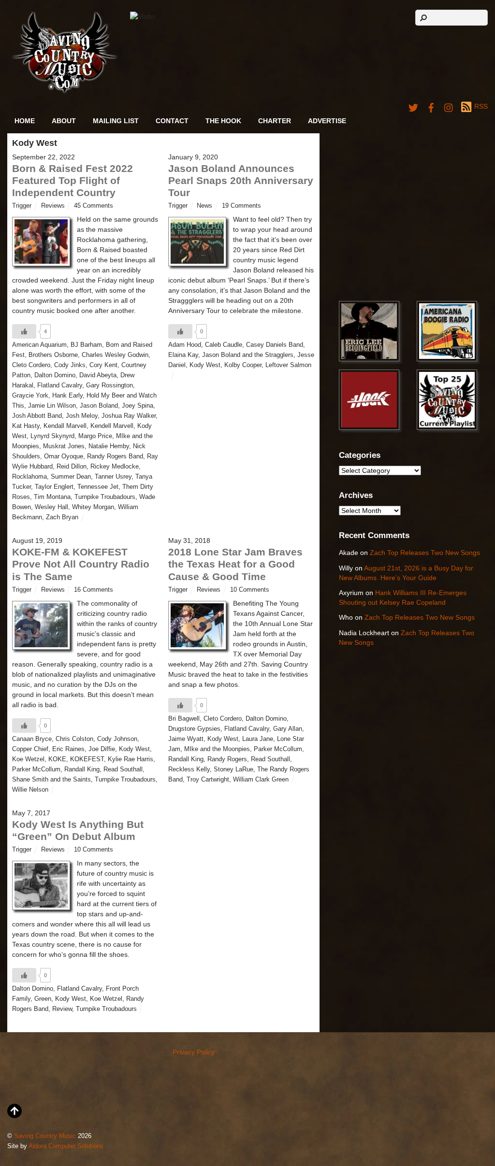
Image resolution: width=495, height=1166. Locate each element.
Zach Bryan (62, 517)
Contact (172, 121)
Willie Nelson (30, 789)
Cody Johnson (117, 739)
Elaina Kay (183, 355)
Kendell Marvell (111, 426)
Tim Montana (52, 497)
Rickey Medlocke (114, 466)
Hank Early (67, 395)
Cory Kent (103, 365)
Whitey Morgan (93, 507)
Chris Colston (74, 739)
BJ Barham (86, 344)
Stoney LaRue (233, 769)
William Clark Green (261, 779)
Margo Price (95, 436)
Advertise (327, 121)
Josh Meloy (82, 415)
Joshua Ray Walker (129, 415)
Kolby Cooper (243, 365)
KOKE (57, 759)
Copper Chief (30, 749)
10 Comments (249, 589)
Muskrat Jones (64, 446)
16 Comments (93, 589)
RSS (480, 106)
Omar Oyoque (63, 456)
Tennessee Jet (97, 486)
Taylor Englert (54, 486)
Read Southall (123, 769)
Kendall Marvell (65, 426)
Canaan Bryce (32, 739)
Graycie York (30, 395)
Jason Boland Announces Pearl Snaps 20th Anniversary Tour (240, 180)
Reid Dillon (72, 466)
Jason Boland (99, 405)
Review (62, 1009)
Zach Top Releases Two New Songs (425, 552)
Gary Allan (287, 728)
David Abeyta (97, 375)
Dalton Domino (54, 375)
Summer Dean (71, 476)
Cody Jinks (70, 365)
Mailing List (116, 121)
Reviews (53, 205)
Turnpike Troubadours (104, 497)
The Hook (223, 121)
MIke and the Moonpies (217, 749)
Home (25, 121)
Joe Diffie (101, 749)
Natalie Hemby (108, 446)
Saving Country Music (45, 1136)
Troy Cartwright (208, 779)
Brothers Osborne (53, 355)
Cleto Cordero (31, 365)
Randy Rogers (227, 759)
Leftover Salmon (288, 365)
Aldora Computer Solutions (66, 1146)
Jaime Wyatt (186, 739)
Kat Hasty (26, 426)
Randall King (82, 769)
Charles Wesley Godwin (115, 355)
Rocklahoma (29, 476)
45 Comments (93, 205)
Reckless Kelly (189, 769)
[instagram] (449, 106)
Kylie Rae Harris (130, 759)
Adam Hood (184, 344)
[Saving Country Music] (64, 91)
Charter (274, 121)
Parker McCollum (36, 769)
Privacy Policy (194, 1052)
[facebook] (431, 106)
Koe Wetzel (28, 759)
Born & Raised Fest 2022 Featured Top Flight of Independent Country (72, 180)
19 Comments (241, 205)
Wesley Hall (51, 507)
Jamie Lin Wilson (52, 405)
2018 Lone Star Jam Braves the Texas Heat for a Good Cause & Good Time (235, 564)
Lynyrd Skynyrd (52, 436)
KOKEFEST (87, 759)
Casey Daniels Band (274, 344)
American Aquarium (39, 344)
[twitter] (413, 106)
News (204, 205)
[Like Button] (24, 331)
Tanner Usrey (113, 476)
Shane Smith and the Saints (51, 779)
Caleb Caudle (223, 344)
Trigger (21, 205)
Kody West (204, 365)
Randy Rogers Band (115, 456)
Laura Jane (257, 739)
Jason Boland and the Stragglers (247, 355)
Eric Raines (68, 749)
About (64, 121)
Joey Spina (137, 405)
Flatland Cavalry (59, 385)
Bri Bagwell (184, 718)
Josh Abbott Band (37, 415)
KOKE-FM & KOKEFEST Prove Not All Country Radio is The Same (80, 564)
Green (42, 998)
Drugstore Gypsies (194, 728)
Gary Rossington (109, 385)
